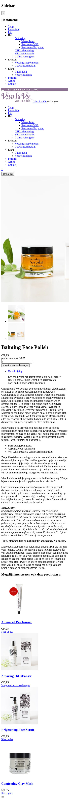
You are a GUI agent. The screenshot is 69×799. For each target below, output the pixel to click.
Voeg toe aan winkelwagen (15, 685)
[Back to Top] (2, 796)
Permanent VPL (30, 44)
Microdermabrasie (24, 53)
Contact (12, 83)
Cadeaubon (21, 71)
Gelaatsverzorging (24, 56)
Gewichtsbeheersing (25, 65)
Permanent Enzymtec (32, 47)
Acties (11, 80)
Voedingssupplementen (27, 62)
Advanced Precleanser (16, 622)
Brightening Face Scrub (17, 729)
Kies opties (7, 631)
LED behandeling (24, 50)
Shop (11, 26)
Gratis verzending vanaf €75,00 (21, 89)
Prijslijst (12, 77)
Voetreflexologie (23, 74)
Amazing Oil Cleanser (16, 676)
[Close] (2, 90)
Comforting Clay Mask (17, 783)
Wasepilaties (27, 41)
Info (10, 32)
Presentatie (13, 29)
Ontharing (20, 38)
